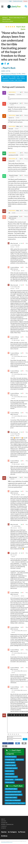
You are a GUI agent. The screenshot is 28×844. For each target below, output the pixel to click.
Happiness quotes (10, 765)
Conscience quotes (11, 756)
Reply (27, 92)
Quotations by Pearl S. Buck (13, 791)
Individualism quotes (11, 768)
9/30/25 (12, 219)
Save (25, 739)
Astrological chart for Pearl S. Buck (15, 803)
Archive (3, 821)
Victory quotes (10, 782)
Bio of (11, 789)
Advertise (4, 822)
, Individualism (12, 78)
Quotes (3, 832)
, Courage (13, 76)
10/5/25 (22, 464)
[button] (9, 715)
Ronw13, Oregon (13, 175)
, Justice (18, 78)
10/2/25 (22, 340)
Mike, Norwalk (14, 243)
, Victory (20, 80)
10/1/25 (17, 246)
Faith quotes (19, 759)
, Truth (15, 80)
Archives (4, 836)
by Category (12, 832)
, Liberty (22, 78)
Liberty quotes (9, 773)
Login (10, 1)
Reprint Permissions (7, 824)
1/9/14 (12, 104)
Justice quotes (9, 771)
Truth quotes (18, 779)
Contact (4, 826)
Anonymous (12, 94)
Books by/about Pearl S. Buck (13, 794)
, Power (12, 80)
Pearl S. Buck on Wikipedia (13, 800)
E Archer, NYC (13, 553)
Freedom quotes (10, 762)
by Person (21, 832)
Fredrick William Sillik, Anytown (20, 356)
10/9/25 (13, 556)
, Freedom (22, 76)
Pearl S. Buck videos (11, 797)
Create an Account (17, 1)
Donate (25, 1)
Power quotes (9, 779)
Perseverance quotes (11, 776)
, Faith (17, 76)
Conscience (7, 76)
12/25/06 (18, 94)
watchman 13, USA (13, 155)
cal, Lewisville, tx (13, 103)
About (3, 819)
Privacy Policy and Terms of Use (6, 842)
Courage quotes (10, 759)
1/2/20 (12, 177)
